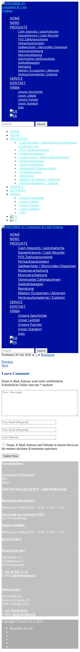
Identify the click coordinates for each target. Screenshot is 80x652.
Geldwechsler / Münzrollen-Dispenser (42, 47)
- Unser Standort (28, 209)
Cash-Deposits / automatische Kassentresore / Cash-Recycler (38, 33)
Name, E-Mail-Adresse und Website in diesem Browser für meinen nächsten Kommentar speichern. (40, 446)
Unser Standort (28, 103)
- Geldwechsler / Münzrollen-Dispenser (43, 157)
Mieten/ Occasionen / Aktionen (38, 70)
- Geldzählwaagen (30, 172)
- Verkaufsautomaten (31, 153)
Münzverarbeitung (30, 55)
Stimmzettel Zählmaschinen (36, 59)
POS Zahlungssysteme (33, 39)
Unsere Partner (28, 99)
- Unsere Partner (28, 205)
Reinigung (24, 66)
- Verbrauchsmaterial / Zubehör (38, 183)
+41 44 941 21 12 (16, 572)
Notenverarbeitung (30, 51)
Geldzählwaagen (29, 63)
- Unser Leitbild (28, 201)
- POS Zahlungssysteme (33, 150)
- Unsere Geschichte (31, 198)
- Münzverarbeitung (31, 164)
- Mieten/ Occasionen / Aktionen (39, 179)
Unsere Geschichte (30, 92)
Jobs (21, 107)
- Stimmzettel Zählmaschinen (37, 168)
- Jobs (22, 212)
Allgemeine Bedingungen (18, 474)
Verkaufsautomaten (31, 43)
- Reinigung (25, 175)
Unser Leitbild (27, 96)
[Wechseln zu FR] (13, 116)
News (5, 482)
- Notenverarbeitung (31, 161)
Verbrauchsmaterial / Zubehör (38, 74)
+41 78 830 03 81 (16, 610)
